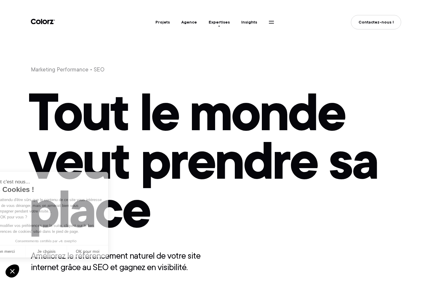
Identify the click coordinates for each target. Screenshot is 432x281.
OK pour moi (108, 251)
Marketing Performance (59, 69)
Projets (162, 22)
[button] (12, 271)
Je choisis (67, 251)
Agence (189, 22)
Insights (249, 22)
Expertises (219, 22)
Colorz (43, 21)
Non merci (26, 251)
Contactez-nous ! (376, 22)
